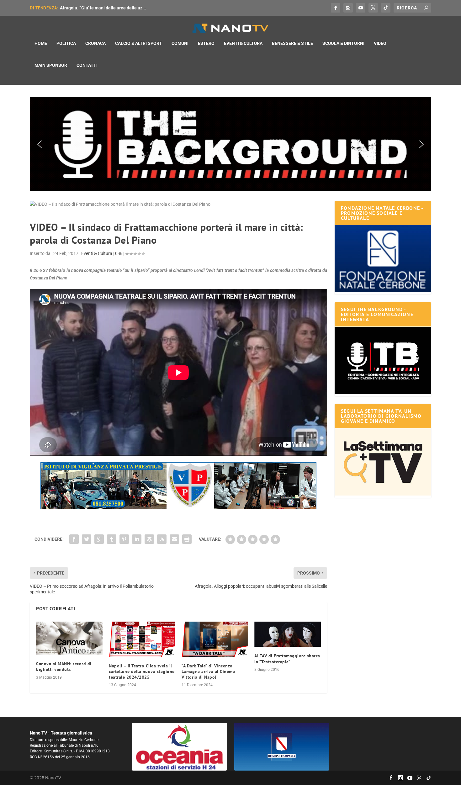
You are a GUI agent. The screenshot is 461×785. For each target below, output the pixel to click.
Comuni (180, 43)
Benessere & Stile (292, 43)
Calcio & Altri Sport (138, 43)
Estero (206, 43)
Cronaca (95, 43)
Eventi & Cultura (243, 43)
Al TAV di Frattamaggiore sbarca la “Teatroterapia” (287, 658)
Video (380, 43)
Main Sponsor (50, 65)
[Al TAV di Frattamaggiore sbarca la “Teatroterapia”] (287, 634)
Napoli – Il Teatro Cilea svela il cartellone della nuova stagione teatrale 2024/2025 (142, 671)
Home (40, 43)
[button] (230, 144)
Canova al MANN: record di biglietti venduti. (64, 666)
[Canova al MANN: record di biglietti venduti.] (69, 638)
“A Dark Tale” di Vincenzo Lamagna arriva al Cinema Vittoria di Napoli (208, 671)
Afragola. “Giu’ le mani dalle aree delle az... (103, 7)
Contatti (87, 65)
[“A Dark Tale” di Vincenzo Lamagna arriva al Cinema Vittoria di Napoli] (215, 639)
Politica (66, 43)
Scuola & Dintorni (343, 43)
